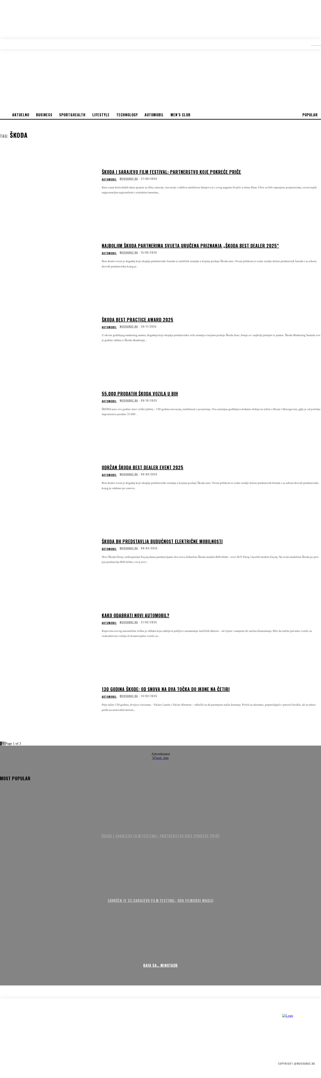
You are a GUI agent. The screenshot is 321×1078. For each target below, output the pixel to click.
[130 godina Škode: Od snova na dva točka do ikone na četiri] (48, 699)
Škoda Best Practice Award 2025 (137, 319)
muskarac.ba (129, 179)
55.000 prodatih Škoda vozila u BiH (140, 393)
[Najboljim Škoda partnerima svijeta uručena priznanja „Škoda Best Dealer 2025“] (48, 255)
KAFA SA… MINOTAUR (160, 965)
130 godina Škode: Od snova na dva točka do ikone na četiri (166, 689)
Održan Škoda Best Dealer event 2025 (142, 467)
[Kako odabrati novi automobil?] (48, 625)
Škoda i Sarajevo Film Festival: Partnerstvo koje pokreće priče (171, 171)
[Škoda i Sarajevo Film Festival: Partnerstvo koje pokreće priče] (48, 182)
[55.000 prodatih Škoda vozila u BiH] (48, 403)
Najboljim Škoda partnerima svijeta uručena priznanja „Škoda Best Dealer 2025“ (190, 245)
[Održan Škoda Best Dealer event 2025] (48, 477)
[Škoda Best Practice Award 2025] (48, 329)
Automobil (109, 179)
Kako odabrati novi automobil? (135, 615)
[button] (312, 44)
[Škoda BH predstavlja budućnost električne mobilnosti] (48, 551)
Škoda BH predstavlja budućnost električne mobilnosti (162, 541)
